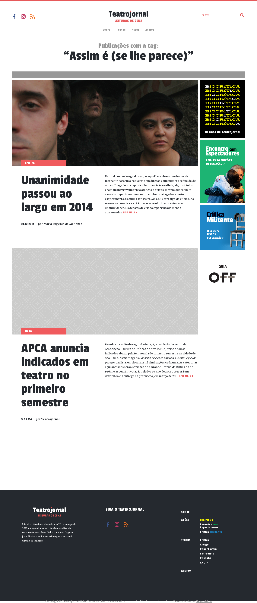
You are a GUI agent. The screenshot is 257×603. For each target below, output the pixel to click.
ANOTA (204, 562)
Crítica (211, 532)
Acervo (149, 29)
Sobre (106, 29)
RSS (32, 16)
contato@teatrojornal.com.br (149, 601)
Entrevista (207, 553)
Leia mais (129, 212)
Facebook (14, 16)
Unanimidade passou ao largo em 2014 (57, 194)
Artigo (204, 544)
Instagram (23, 16)
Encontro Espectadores (209, 526)
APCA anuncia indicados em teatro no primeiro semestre (55, 375)
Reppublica (204, 601)
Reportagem (208, 549)
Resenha (205, 558)
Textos (121, 29)
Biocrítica (206, 520)
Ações (135, 29)
